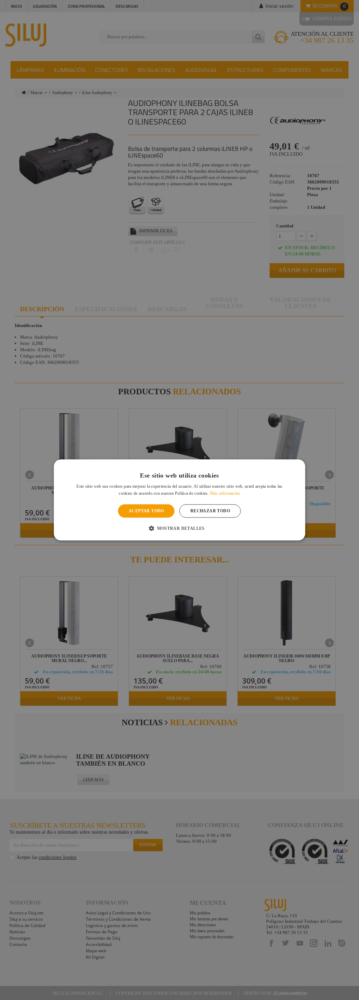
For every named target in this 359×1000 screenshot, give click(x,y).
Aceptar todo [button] (146, 510)
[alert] (179, 500)
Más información (225, 493)
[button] (179, 528)
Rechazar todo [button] (210, 510)
